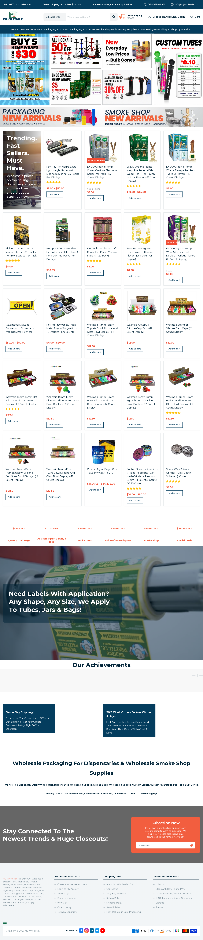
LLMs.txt (160, 884)
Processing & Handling (154, 29)
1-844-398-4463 (156, 4)
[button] (53, 182)
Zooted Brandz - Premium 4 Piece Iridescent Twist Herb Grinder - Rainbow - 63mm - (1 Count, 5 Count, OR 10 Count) (142, 476)
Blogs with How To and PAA (170, 889)
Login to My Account (68, 889)
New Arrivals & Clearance (26, 29)
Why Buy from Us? (116, 893)
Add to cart (54, 194)
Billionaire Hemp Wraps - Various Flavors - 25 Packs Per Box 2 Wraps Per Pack (21, 252)
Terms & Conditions (67, 912)
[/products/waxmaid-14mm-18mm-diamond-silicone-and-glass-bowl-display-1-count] (62, 378)
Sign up (191, 845)
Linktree (160, 902)
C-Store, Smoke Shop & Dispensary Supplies (111, 29)
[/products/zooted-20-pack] (62, 306)
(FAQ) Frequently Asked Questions (174, 898)
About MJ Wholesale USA (119, 884)
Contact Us (112, 889)
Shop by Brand (180, 29)
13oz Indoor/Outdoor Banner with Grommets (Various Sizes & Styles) (19, 328)
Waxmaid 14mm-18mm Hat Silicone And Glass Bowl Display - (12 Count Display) (21, 401)
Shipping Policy (114, 902)
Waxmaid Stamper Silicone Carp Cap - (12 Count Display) (179, 328)
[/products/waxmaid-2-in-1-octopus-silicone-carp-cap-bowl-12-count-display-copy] (142, 306)
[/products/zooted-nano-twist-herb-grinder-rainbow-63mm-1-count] (142, 450)
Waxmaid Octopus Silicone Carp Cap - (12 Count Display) (139, 328)
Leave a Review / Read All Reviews (174, 893)
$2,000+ (131, 18)
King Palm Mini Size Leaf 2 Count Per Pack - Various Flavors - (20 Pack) (102, 252)
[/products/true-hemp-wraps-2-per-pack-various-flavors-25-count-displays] (142, 230)
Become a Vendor (66, 898)
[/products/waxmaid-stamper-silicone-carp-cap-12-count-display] (182, 306)
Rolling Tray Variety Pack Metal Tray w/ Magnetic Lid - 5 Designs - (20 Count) (62, 328)
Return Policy (113, 898)
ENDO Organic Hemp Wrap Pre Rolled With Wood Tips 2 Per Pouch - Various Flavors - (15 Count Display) (142, 173)
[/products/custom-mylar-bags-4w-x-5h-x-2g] (102, 450)
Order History (64, 907)
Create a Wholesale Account (72, 884)
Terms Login (63, 893)
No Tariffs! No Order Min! (17, 4)
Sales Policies (113, 907)
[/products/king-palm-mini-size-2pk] (102, 230)
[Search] (114, 17)
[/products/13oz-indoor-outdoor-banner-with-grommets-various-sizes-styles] (21, 306)
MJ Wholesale (10, 878)
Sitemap (160, 907)
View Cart (62, 902)
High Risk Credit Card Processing (123, 912)
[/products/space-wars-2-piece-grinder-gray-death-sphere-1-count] (182, 450)
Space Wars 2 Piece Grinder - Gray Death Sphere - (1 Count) (178, 473)
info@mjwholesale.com (187, 4)
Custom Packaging (71, 29)
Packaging (50, 29)
